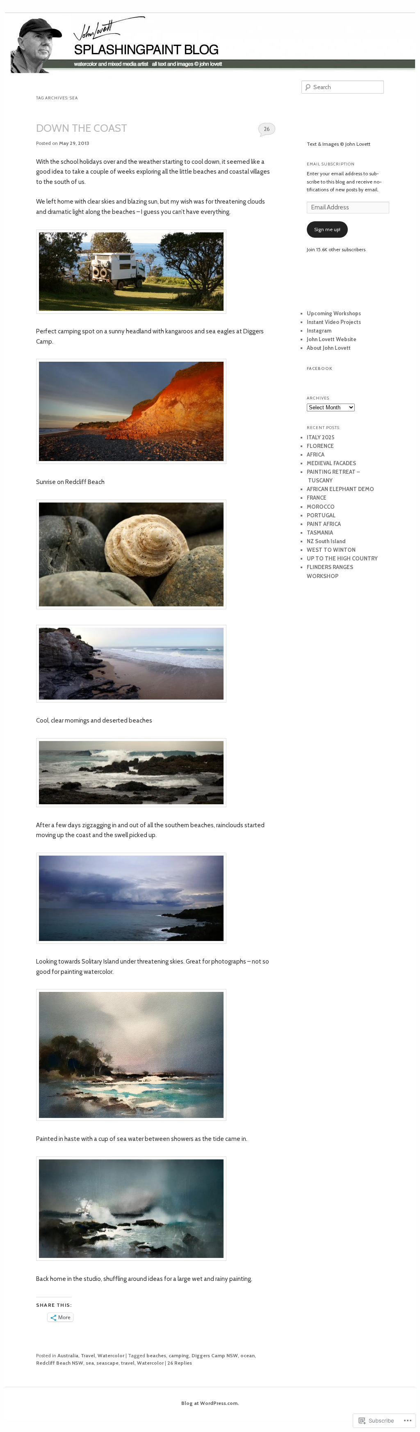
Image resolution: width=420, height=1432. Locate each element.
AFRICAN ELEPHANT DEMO (340, 489)
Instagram (319, 330)
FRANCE (316, 497)
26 (267, 129)
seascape (107, 1363)
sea (90, 1363)
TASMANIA (320, 532)
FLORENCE (320, 446)
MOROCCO (321, 506)
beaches (156, 1355)
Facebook (319, 368)
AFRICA (315, 454)
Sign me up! (327, 229)
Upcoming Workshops (334, 313)
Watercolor (111, 1355)
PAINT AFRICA (324, 524)
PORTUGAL (321, 515)
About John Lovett (329, 347)
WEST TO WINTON (331, 549)
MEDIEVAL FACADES (331, 463)
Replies (179, 1363)
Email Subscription (331, 164)
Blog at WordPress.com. (210, 1403)
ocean (247, 1355)
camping (179, 1355)
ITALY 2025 (320, 437)
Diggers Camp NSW (215, 1355)
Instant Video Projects (334, 322)
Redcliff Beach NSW (59, 1363)
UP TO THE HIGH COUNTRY (342, 558)
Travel (88, 1355)
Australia (67, 1355)
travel (128, 1363)
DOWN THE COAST (81, 128)
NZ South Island (326, 541)
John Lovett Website (331, 339)
